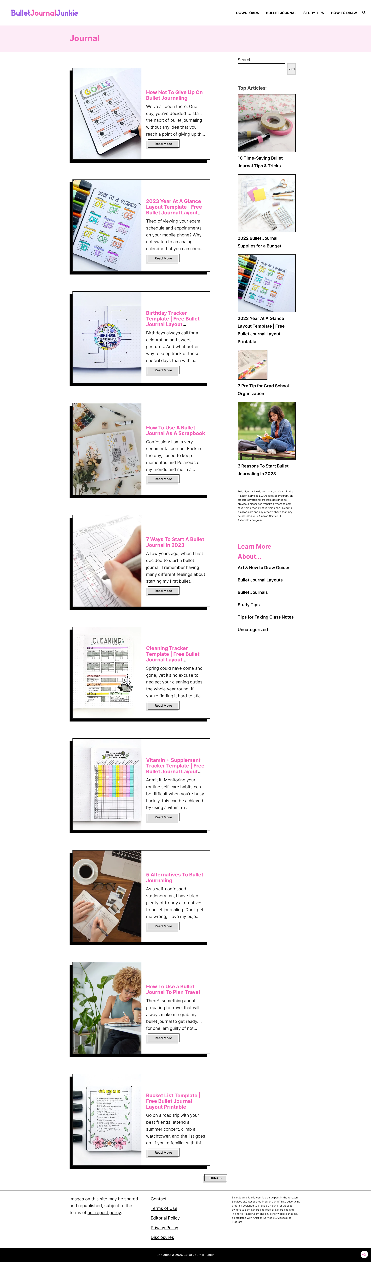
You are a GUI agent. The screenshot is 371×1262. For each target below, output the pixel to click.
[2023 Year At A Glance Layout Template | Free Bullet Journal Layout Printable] (107, 225)
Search (245, 59)
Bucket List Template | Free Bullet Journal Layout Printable (173, 1101)
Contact (159, 1198)
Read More (164, 145)
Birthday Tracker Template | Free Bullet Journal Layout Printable (173, 321)
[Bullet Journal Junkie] (52, 12)
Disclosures (162, 1237)
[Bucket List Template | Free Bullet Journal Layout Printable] (107, 1119)
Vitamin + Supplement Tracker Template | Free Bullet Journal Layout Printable (175, 768)
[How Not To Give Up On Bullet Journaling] (107, 113)
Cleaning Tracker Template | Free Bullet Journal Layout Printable (173, 656)
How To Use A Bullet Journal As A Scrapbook (175, 430)
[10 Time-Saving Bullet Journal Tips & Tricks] (267, 123)
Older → (215, 1178)
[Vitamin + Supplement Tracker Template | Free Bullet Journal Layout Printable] (107, 784)
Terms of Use (164, 1208)
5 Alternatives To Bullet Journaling (174, 877)
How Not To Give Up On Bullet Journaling (174, 95)
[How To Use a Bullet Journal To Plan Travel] (107, 1008)
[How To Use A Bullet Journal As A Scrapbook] (107, 449)
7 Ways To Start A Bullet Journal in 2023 (175, 542)
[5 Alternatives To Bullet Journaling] (107, 896)
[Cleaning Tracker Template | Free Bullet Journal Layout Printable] (107, 672)
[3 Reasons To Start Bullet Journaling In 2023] (267, 431)
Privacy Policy (164, 1227)
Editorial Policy (165, 1217)
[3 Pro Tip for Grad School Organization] (252, 365)
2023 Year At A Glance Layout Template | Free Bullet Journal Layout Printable (174, 209)
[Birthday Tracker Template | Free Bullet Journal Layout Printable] (107, 337)
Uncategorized (253, 629)
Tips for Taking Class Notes (266, 617)
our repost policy (104, 1212)
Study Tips (249, 604)
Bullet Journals (253, 592)
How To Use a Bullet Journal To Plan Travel (173, 989)
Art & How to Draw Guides (264, 567)
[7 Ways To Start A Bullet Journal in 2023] (107, 561)
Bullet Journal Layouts (260, 579)
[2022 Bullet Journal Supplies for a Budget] (267, 203)
